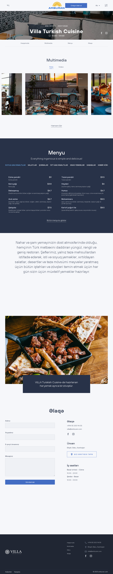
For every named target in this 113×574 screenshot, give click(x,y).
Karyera (17, 572)
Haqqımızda (25, 43)
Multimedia (48, 43)
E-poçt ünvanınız (12, 444)
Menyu (70, 43)
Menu (68, 550)
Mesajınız (9, 456)
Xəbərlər (8, 572)
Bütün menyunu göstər (56, 220)
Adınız (7, 421)
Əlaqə (90, 43)
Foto (51, 67)
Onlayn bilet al (76, 6)
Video (61, 67)
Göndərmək (30, 482)
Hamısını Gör (56, 125)
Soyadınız (9, 433)
